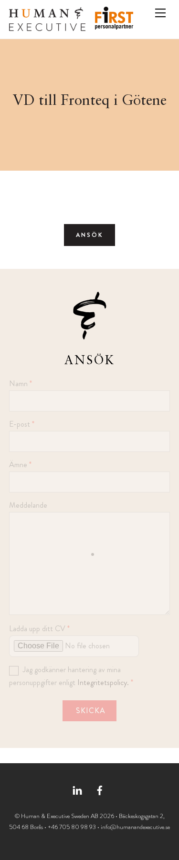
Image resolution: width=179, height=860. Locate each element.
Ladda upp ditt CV (39, 628)
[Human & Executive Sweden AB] (47, 27)
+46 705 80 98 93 (72, 826)
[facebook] (99, 789)
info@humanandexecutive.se (135, 826)
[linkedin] (77, 789)
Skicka (90, 710)
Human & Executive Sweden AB (59, 815)
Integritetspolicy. (103, 682)
